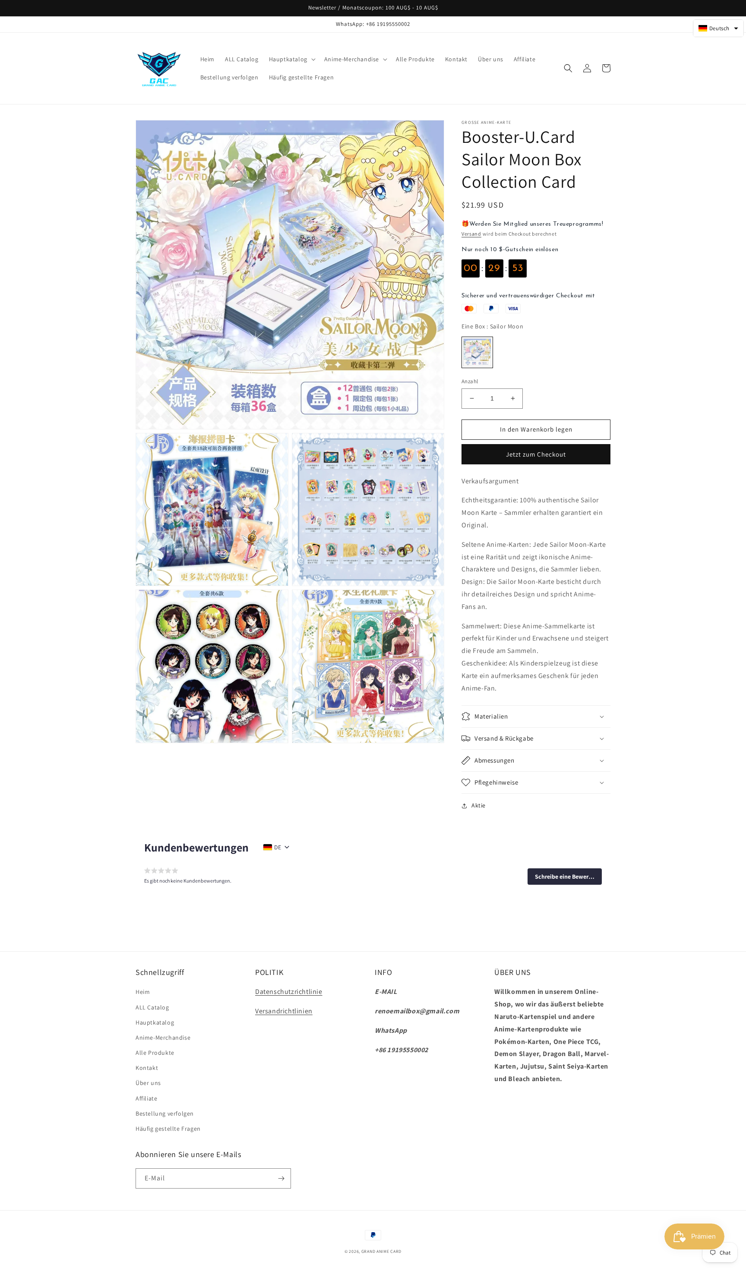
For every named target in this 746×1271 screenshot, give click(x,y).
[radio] (477, 352)
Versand (471, 233)
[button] (291, 59)
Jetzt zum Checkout (536, 454)
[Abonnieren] (281, 1178)
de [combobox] (277, 847)
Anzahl (470, 381)
